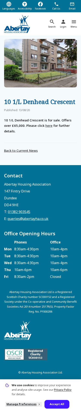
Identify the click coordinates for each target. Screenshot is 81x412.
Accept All (57, 404)
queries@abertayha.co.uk (28, 218)
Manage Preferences (21, 404)
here (48, 125)
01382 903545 (19, 211)
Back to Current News (21, 150)
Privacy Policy (62, 390)
